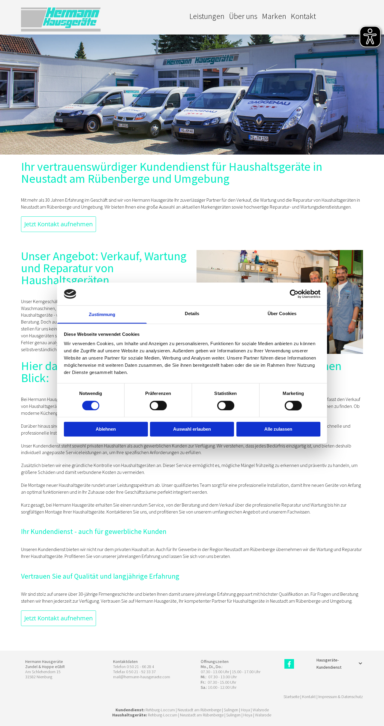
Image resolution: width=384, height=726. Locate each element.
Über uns (243, 16)
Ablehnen (106, 429)
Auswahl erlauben (192, 429)
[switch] (158, 405)
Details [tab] (192, 313)
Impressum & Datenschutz (340, 696)
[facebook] (289, 663)
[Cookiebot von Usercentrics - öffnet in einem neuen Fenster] (294, 293)
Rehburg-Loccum (160, 709)
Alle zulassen (278, 429)
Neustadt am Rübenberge (199, 709)
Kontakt (303, 16)
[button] (58, 224)
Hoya (245, 709)
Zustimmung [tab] (102, 314)
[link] (360, 663)
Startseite (291, 696)
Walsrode (261, 709)
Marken (274, 16)
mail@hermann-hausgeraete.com (141, 676)
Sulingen (231, 709)
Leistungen (206, 16)
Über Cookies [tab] (282, 313)
